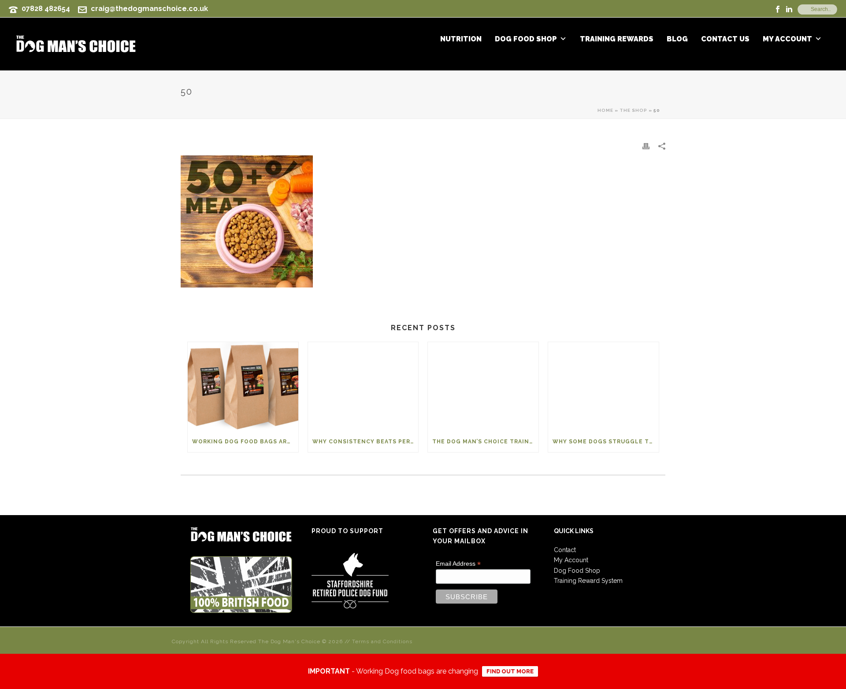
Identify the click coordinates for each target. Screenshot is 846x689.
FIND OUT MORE (510, 671)
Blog (677, 39)
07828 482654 (46, 8)
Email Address (458, 564)
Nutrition (461, 39)
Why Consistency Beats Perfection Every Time (365, 441)
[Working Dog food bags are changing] (243, 386)
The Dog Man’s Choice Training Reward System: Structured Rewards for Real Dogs (485, 441)
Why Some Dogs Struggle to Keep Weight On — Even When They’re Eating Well (606, 441)
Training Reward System (588, 580)
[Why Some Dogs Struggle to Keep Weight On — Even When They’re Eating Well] (603, 386)
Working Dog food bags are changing (245, 441)
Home (605, 110)
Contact (565, 549)
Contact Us (725, 39)
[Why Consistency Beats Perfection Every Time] (363, 386)
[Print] (645, 146)
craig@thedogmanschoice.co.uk (149, 8)
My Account (787, 39)
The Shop (633, 110)
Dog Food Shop (526, 39)
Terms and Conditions (382, 641)
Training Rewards (616, 39)
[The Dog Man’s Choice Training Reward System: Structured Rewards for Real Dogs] (483, 386)
